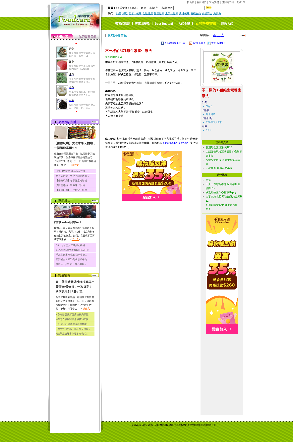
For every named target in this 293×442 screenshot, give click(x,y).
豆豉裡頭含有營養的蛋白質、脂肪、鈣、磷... (82, 106)
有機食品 (196, 13)
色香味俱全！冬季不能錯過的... (72, 175)
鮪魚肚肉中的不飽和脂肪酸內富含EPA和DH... (82, 67)
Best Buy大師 (164, 23)
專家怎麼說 (142, 23)
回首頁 (190, 2)
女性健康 (148, 13)
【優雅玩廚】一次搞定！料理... (72, 190)
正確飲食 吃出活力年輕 (219, 168)
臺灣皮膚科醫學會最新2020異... (73, 319)
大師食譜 (184, 23)
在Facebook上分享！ (176, 43)
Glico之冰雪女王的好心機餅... (71, 245)
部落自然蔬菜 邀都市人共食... (71, 171)
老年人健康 (135, 13)
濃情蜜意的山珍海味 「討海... (71, 185)
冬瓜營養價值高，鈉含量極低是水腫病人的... (82, 93)
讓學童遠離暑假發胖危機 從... (72, 333)
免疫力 (217, 13)
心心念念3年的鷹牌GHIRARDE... (73, 250)
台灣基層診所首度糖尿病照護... (73, 314)
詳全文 (75, 165)
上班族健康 (171, 13)
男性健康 (184, 13)
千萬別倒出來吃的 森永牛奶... (71, 254)
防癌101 (241, 2)
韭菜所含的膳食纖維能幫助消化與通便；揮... (82, 80)
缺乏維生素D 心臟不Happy (221, 192)
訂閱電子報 (228, 2)
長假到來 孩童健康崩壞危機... (72, 324)
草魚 (208, 180)
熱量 (118, 13)
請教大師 (227, 23)
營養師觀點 (122, 23)
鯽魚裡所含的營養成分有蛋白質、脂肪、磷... (82, 54)
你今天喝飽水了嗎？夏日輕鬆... (73, 328)
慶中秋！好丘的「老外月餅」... (72, 264)
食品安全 (207, 13)
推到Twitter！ (218, 43)
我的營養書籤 (205, 23)
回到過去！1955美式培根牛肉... (72, 259)
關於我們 (201, 2)
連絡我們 (214, 2)
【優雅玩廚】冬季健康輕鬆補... (72, 180)
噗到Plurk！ (199, 43)
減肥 (125, 13)
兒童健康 (159, 13)
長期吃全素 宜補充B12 (219, 147)
